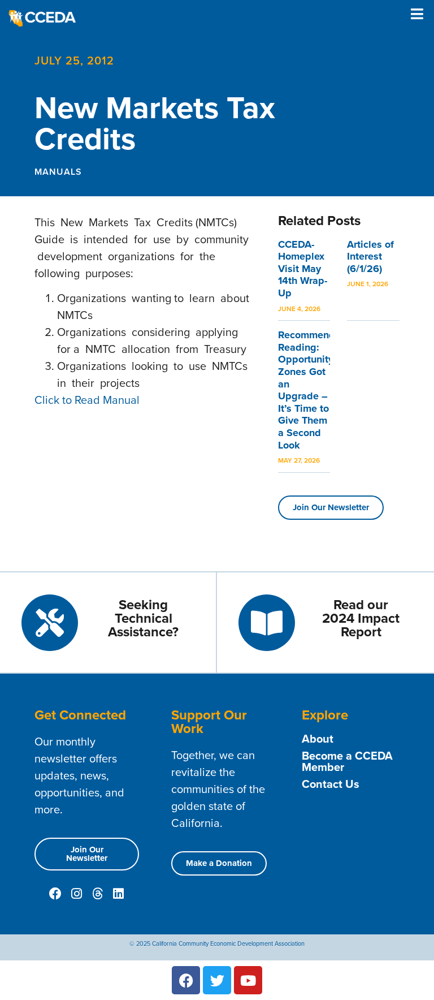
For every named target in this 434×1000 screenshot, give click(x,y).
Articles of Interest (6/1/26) (370, 256)
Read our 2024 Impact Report (361, 617)
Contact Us (330, 784)
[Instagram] (76, 893)
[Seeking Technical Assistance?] (49, 622)
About (317, 738)
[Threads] (97, 893)
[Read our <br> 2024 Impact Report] (266, 622)
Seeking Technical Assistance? (143, 617)
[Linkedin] (118, 893)
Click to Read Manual (87, 399)
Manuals (58, 171)
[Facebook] (55, 893)
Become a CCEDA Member (347, 761)
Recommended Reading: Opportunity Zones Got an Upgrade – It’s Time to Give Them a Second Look (312, 389)
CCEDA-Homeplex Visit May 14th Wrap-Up (302, 268)
